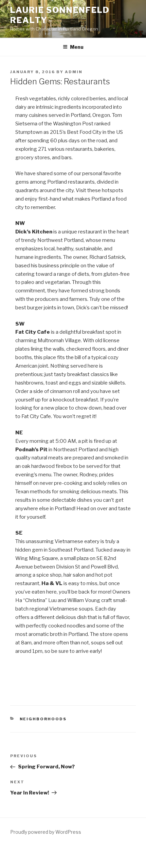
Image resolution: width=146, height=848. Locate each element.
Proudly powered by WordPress (45, 832)
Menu (77, 47)
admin (74, 71)
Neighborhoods (43, 719)
